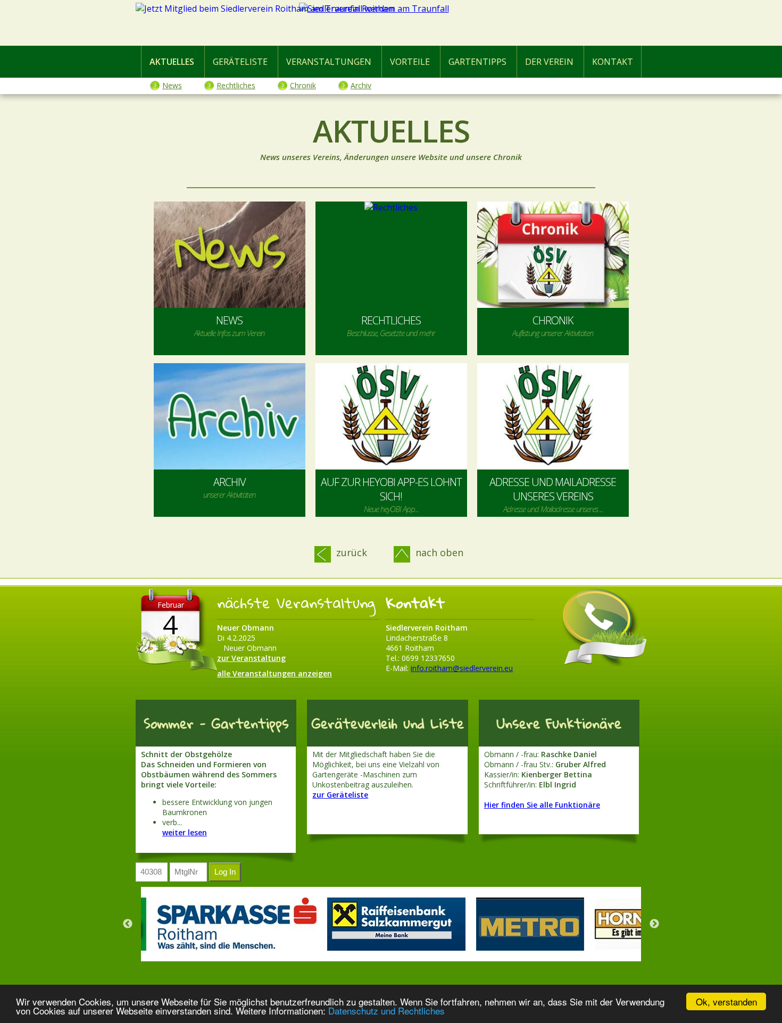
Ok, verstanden (726, 1001)
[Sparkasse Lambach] (237, 924)
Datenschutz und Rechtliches (386, 1010)
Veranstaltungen (328, 62)
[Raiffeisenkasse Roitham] (396, 924)
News (172, 85)
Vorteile (410, 62)
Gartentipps (477, 62)
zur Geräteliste (340, 795)
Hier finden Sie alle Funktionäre (542, 805)
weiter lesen (184, 832)
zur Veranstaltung (251, 658)
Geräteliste (240, 62)
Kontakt (612, 62)
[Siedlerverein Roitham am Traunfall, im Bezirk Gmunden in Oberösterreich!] (391, 25)
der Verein (549, 62)
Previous (127, 924)
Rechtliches (236, 85)
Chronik (303, 85)
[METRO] (530, 924)
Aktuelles (171, 62)
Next (654, 924)
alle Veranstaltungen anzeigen (274, 673)
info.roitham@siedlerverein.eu (462, 668)
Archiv (361, 85)
